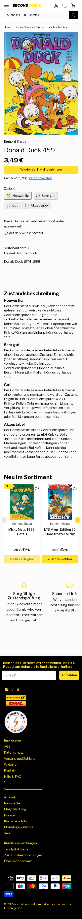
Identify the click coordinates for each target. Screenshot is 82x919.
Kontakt (10, 770)
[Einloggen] (56, 5)
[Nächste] (77, 520)
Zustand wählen (60, 559)
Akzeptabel (40, 205)
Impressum (12, 740)
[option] (41, 83)
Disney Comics (24, 27)
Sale (7, 833)
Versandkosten (40, 178)
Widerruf (11, 764)
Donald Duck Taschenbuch (52, 27)
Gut (15, 205)
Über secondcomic (18, 861)
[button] (41, 169)
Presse (9, 815)
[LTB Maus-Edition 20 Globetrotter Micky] (60, 502)
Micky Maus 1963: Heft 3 (21, 529)
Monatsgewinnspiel (19, 827)
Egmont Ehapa (15, 141)
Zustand (9, 188)
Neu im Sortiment (28, 477)
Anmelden (69, 675)
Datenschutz (13, 752)
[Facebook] (6, 689)
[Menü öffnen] (6, 5)
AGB (7, 746)
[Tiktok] (18, 689)
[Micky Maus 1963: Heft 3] (22, 502)
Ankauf (9, 797)
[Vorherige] (4, 520)
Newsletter (13, 803)
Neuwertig (20, 196)
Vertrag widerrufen (23, 785)
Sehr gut (48, 196)
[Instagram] (12, 689)
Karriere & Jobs (16, 821)
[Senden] (73, 15)
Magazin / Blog (15, 809)
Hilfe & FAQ (12, 776)
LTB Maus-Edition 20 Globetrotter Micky (60, 529)
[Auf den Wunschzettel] (35, 488)
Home (7, 27)
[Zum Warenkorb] (73, 5)
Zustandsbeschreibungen (23, 855)
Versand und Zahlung (20, 758)
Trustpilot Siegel (16, 849)
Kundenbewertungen (20, 843)
